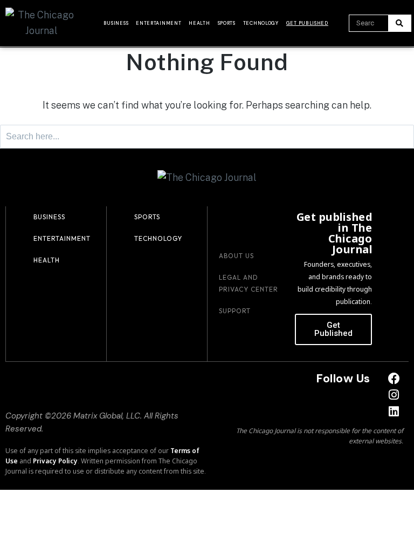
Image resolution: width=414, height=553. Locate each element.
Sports (227, 23)
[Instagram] (393, 395)
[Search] (399, 23)
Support (235, 311)
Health (199, 23)
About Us (236, 256)
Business (116, 23)
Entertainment (158, 23)
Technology (261, 23)
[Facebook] (393, 378)
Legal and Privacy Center (248, 283)
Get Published (307, 23)
